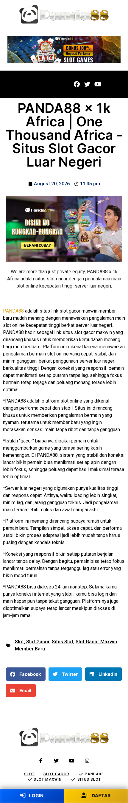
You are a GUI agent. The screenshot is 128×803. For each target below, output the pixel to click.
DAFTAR (101, 795)
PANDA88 (13, 311)
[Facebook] (77, 84)
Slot (19, 641)
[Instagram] (87, 760)
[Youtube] (98, 84)
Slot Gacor (37, 641)
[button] (17, 84)
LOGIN (35, 795)
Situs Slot (62, 641)
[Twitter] (87, 84)
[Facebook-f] (41, 760)
